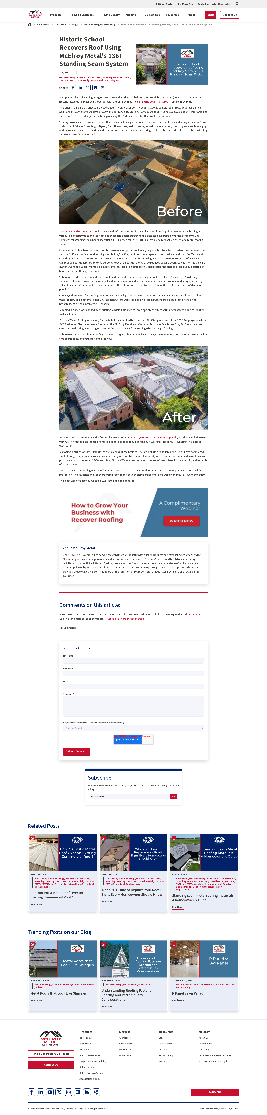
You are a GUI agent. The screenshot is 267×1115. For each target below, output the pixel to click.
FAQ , (66, 881)
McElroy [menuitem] (204, 1032)
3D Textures (152, 15)
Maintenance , (208, 887)
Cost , (84, 884)
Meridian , (199, 884)
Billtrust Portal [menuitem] (164, 4)
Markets (131, 15)
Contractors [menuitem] (125, 1043)
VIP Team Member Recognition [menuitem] (215, 1061)
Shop (211, 15)
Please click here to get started (125, 619)
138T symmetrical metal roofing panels (154, 438)
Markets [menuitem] (125, 1032)
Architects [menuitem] (125, 1038)
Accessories (145, 984)
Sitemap (69, 1108)
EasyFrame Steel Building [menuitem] (93, 1061)
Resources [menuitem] (166, 1032)
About (192, 15)
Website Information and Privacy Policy (46, 1108)
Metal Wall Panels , (205, 984)
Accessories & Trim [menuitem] (89, 1079)
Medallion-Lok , (214, 884)
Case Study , (84, 80)
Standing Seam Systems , (116, 77)
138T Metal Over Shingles (105, 80)
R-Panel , (221, 984)
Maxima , (230, 881)
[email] (102, 87)
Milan (39, 987)
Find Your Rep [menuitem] (185, 4)
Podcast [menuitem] (163, 1061)
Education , (41, 878)
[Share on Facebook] (73, 87)
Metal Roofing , (68, 77)
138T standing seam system (81, 232)
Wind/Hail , (75, 884)
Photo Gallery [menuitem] (166, 1055)
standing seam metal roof (154, 102)
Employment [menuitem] (205, 1043)
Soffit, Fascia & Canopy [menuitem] (91, 1073)
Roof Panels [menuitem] (85, 1038)
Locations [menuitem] (204, 1049)
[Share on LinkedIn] (80, 87)
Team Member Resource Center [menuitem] (216, 1055)
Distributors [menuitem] (125, 1049)
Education (60, 24)
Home (29, 24)
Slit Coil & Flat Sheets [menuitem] (90, 1055)
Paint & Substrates (82, 15)
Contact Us (51, 1065)
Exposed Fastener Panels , (221, 878)
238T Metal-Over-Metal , (55, 884)
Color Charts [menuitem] (165, 1043)
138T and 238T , (68, 80)
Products (56, 15)
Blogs (74, 24)
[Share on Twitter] (88, 87)
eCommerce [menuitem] (165, 1049)
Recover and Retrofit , (89, 77)
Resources (172, 15)
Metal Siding (183, 987)
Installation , (130, 984)
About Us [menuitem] (203, 1038)
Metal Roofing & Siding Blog (99, 24)
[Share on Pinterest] (95, 87)
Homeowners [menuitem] (126, 1055)
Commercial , (77, 881)
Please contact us (195, 615)
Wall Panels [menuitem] (85, 1043)
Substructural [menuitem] (87, 1067)
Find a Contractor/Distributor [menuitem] (214, 4)
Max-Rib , (231, 984)
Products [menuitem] (85, 1032)
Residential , (147, 881)
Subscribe (215, 1092)
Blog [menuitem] (161, 1038)
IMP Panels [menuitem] (85, 1049)
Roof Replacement (130, 884)
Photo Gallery (111, 15)
